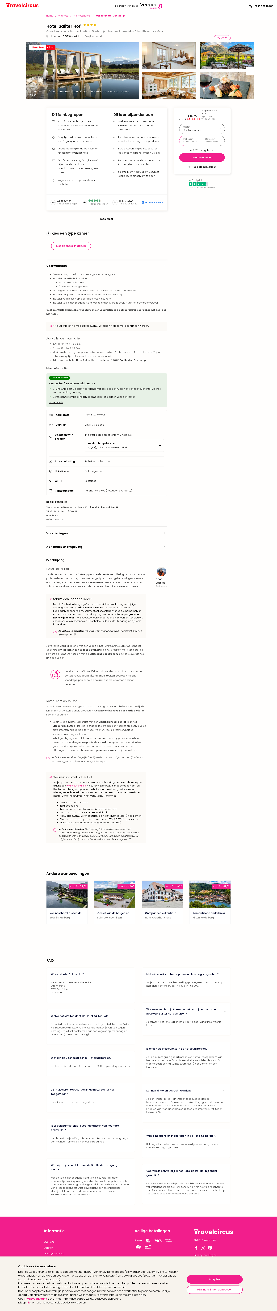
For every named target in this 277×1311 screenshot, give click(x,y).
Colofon (48, 1247)
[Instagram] (203, 1249)
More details (56, 402)
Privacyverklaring (35, 1299)
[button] (169, 56)
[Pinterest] (210, 1249)
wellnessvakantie (76, 785)
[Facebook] (196, 1249)
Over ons (49, 1241)
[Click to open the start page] (213, 1234)
